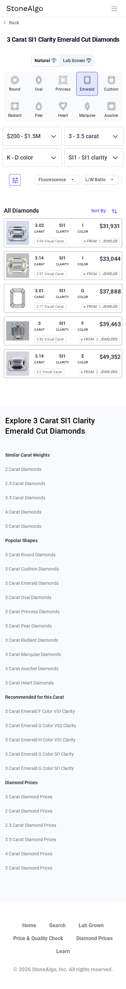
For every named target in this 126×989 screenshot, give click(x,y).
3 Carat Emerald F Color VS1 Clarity (40, 711)
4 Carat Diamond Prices (28, 853)
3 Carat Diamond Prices (28, 796)
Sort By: (99, 210)
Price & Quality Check (38, 938)
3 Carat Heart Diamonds (29, 682)
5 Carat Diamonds (23, 526)
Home (29, 925)
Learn (63, 951)
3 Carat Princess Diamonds (32, 611)
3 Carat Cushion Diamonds (32, 569)
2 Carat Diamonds (23, 469)
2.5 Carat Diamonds (25, 483)
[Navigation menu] (114, 8)
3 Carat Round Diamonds (30, 554)
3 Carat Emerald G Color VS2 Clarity (40, 725)
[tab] (45, 60)
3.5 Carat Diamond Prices (30, 839)
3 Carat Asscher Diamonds (31, 668)
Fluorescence (52, 179)
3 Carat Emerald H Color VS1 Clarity (40, 739)
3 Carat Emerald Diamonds (32, 583)
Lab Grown (91, 925)
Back (14, 22)
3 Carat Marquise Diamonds (33, 654)
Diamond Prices (94, 938)
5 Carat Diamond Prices (28, 868)
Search (57, 925)
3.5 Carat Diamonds (25, 497)
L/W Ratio (96, 179)
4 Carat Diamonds (23, 512)
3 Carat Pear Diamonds (28, 625)
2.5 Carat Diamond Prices (30, 825)
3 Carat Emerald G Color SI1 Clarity (39, 754)
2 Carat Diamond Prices (28, 811)
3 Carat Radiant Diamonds (31, 640)
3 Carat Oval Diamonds (28, 597)
